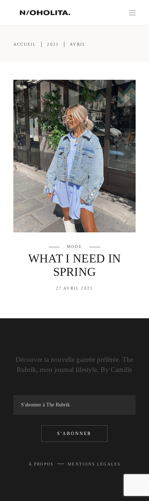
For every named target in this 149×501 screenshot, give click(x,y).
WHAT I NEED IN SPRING (74, 265)
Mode (74, 246)
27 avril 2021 (74, 288)
